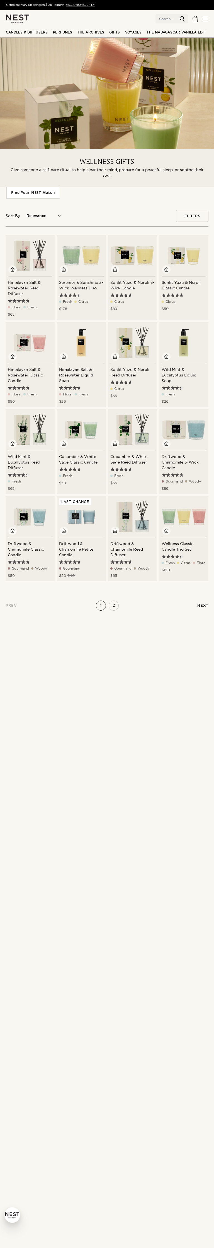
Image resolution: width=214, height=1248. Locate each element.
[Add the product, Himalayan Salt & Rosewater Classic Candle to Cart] (12, 356)
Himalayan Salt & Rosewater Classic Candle (25, 375)
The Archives (90, 32)
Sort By (13, 215)
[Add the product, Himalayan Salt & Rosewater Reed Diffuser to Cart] (12, 269)
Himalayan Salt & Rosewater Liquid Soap (76, 375)
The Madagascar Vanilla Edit (176, 32)
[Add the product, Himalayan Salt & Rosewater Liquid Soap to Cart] (64, 356)
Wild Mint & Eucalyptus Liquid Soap (179, 375)
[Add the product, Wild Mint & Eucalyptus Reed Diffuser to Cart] (12, 444)
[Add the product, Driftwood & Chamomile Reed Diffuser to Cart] (115, 531)
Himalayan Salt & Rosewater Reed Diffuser (24, 288)
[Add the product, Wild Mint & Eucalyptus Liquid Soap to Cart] (166, 356)
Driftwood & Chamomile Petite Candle (76, 549)
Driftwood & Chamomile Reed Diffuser (126, 549)
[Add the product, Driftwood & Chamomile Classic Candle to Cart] (12, 531)
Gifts (114, 32)
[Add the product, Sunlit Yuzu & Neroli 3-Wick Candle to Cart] (115, 269)
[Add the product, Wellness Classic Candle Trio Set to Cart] (166, 531)
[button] (182, 19)
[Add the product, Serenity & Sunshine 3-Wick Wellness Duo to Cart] (64, 269)
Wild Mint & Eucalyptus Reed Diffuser (24, 462)
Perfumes (62, 32)
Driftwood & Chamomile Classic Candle (26, 549)
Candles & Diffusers (27, 32)
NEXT (202, 605)
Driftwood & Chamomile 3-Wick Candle (180, 462)
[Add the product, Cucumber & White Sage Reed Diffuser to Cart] (115, 444)
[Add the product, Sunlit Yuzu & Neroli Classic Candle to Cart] (166, 269)
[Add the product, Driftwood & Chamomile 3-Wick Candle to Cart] (166, 444)
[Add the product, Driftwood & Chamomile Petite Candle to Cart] (64, 531)
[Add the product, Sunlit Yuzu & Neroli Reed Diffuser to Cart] (115, 356)
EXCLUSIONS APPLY (80, 5)
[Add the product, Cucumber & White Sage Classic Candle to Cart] (64, 444)
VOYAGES (133, 32)
